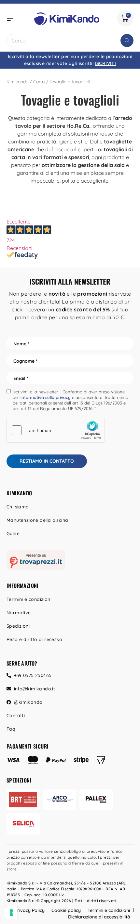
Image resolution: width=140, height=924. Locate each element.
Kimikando (17, 82)
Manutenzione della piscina (37, 520)
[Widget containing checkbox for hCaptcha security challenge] (56, 430)
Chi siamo (18, 507)
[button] (10, 18)
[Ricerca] (126, 40)
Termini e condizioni (29, 599)
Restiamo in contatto (47, 461)
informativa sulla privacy (46, 397)
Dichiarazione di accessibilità (99, 917)
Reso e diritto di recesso (34, 639)
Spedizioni (18, 626)
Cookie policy (66, 910)
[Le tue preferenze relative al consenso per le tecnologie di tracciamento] (11, 912)
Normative (19, 613)
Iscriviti (105, 63)
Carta (39, 82)
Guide (13, 533)
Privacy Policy (30, 910)
